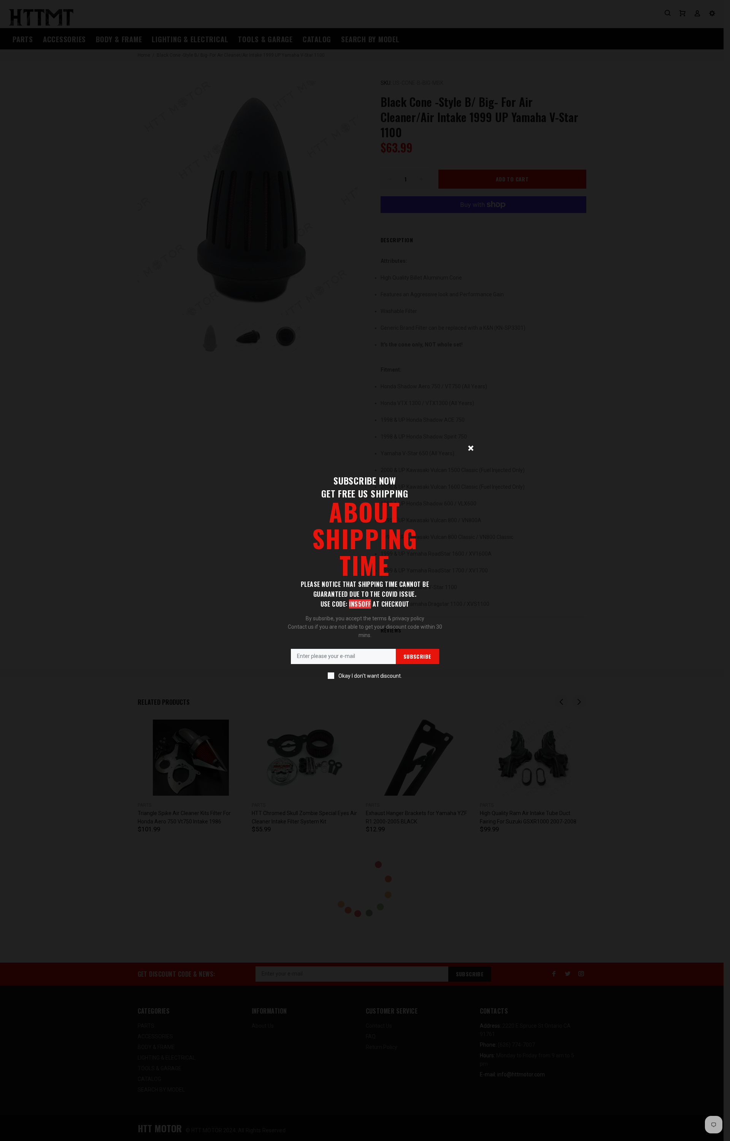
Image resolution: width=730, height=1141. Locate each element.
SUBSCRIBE (417, 656)
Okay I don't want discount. (370, 676)
